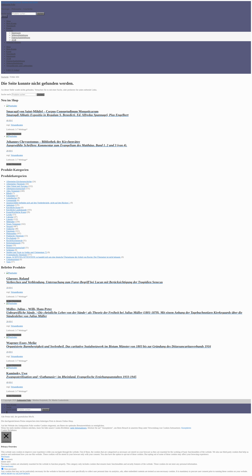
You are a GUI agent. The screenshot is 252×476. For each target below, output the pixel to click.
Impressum (16, 33)
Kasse (8, 28)
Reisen (9, 245)
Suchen (40, 14)
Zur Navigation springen (11, 2)
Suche (8, 407)
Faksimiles (10, 196)
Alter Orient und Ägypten (17, 186)
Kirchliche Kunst (13, 207)
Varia (8, 262)
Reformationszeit (13, 243)
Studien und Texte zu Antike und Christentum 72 (26, 252)
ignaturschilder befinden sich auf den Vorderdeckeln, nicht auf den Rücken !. (38, 203)
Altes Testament (13, 191)
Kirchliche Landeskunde (16, 210)
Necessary (8, 459)
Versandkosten (17, 125)
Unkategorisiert (12, 259)
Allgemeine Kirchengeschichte (19, 181)
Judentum (10, 205)
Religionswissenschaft (15, 248)
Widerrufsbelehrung (20, 35)
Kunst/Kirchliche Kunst (16, 212)
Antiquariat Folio (8, 4)
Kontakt (9, 30)
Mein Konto (11, 23)
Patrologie (10, 231)
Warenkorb (10, 26)
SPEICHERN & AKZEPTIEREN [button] (15, 474)
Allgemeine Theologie (15, 184)
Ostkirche (10, 229)
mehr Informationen (78, 428)
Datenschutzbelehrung (21, 37)
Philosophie (11, 233)
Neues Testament (13, 224)
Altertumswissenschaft (15, 188)
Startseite (5, 77)
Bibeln (9, 193)
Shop (8, 21)
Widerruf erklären (13, 42)
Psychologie (11, 238)
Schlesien (10, 250)
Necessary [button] (5, 457)
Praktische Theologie (15, 236)
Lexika (9, 214)
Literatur (9, 217)
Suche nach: (6, 13)
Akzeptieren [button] (186, 428)
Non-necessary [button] (7, 466)
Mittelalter (10, 222)
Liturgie (9, 219)
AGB (14, 40)
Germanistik (11, 200)
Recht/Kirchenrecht (14, 240)
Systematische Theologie (16, 255)
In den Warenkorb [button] (13, 134)
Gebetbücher (11, 198)
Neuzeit (9, 226)
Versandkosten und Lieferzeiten (19, 66)
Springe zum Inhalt (30, 2)
